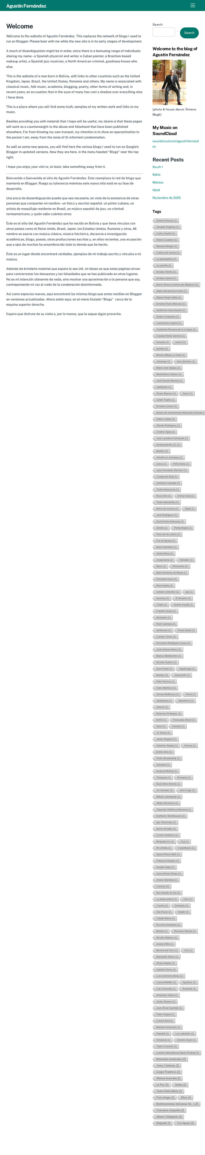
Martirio (162, 451)
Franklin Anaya (166, 611)
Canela (162, 905)
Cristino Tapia (165, 431)
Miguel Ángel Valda (168, 297)
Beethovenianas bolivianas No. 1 (177, 1103)
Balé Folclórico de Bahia (171, 572)
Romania (184, 777)
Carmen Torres (166, 636)
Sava (161, 726)
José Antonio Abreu (168, 649)
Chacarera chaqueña (170, 1110)
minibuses (163, 630)
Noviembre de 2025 (167, 197)
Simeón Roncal (166, 220)
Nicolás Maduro (166, 937)
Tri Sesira (163, 732)
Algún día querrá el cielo (171, 291)
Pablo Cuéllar (165, 419)
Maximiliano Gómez (169, 374)
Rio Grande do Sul (168, 892)
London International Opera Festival (177, 1052)
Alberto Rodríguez (168, 425)
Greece (162, 707)
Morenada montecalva (171, 1059)
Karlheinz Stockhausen (170, 816)
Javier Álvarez (165, 1001)
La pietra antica (166, 899)
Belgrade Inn (165, 841)
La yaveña (163, 265)
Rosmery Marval (185, 931)
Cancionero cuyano (168, 323)
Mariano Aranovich (168, 1027)
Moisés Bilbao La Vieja (170, 355)
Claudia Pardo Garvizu (170, 335)
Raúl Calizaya (165, 624)
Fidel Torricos (165, 681)
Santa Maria (164, 553)
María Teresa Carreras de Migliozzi (177, 284)
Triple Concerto (166, 1046)
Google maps (165, 867)
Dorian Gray (186, 495)
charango (163, 361)
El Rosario (183, 598)
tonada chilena (166, 271)
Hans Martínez (166, 688)
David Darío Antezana (170, 521)
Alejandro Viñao (167, 995)
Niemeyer (163, 617)
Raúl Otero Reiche (168, 784)
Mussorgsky (164, 585)
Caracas (162, 886)
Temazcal (163, 1040)
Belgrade (163, 1123)
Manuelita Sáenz (167, 956)
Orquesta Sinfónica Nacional (173, 809)
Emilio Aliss (164, 752)
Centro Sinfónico (167, 835)
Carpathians (186, 848)
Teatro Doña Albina (169, 1091)
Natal (156, 190)
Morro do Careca (167, 508)
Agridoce (189, 982)
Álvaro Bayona (166, 393)
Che (188, 950)
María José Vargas (168, 367)
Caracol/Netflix (166, 982)
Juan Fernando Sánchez (171, 470)
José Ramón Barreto (169, 380)
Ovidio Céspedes (167, 316)
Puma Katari (186, 630)
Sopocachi (182, 675)
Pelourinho (180, 566)
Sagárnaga (187, 668)
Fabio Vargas (165, 1014)
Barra (161, 566)
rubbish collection (167, 592)
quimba (162, 348)
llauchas (162, 598)
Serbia (180, 1084)
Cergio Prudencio (168, 1071)
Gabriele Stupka (167, 745)
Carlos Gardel (165, 233)
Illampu (162, 675)
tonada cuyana (166, 278)
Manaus (158, 182)
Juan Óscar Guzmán (169, 1008)
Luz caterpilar (185, 1033)
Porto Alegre (165, 1097)
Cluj (185, 841)
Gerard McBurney (167, 694)
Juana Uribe (164, 944)
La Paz (162, 1084)
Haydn (183, 912)
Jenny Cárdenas (167, 1065)
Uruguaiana (164, 559)
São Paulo (163, 912)
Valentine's (186, 700)
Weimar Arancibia (168, 1078)
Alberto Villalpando (169, 1116)
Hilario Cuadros (166, 239)
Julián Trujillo (165, 399)
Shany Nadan (165, 963)
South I (158, 167)
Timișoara (163, 777)
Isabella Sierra (166, 969)
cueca (161, 463)
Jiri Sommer (164, 790)
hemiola (162, 342)
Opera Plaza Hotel (168, 854)
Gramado (181, 905)
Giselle (162, 527)
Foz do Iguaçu (165, 540)
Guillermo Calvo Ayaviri (170, 310)
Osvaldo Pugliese (167, 227)
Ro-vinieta (163, 848)
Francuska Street (184, 720)
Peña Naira (181, 463)
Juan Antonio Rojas (168, 873)
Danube (178, 726)
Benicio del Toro (167, 950)
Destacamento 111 (168, 444)
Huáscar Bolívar (166, 771)
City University (166, 988)
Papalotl (162, 1033)
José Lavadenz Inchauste (172, 438)
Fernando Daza (166, 579)
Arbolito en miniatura (169, 457)
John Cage (187, 790)
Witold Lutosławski (168, 796)
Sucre (188, 393)
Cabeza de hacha (167, 252)
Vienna (190, 745)
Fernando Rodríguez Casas (173, 643)
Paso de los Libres (168, 534)
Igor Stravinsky (166, 822)
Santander (163, 387)
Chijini (161, 604)
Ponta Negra (183, 527)
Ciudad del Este (166, 476)
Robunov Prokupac (168, 713)
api (189, 592)
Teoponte (189, 988)
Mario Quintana (166, 547)
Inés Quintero (186, 361)
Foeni (191, 694)
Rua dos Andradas (168, 924)
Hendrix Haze (186, 1040)
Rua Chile (163, 495)
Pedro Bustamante (168, 758)
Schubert (163, 764)
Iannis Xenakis (166, 828)
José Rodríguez (166, 515)
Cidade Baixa (165, 918)
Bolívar (162, 931)
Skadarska (164, 700)
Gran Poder (164, 668)
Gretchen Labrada (168, 483)
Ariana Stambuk (166, 880)
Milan (186, 1097)
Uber (187, 899)
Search (158, 24)
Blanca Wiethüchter (168, 656)
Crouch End (164, 1020)
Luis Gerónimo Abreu (169, 976)
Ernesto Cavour (166, 406)
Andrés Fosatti (183, 604)
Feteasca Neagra (167, 860)
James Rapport (166, 739)
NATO (161, 720)
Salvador (186, 559)
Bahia (156, 174)
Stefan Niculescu (167, 803)
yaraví (180, 342)
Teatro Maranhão (167, 502)
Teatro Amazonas (167, 489)
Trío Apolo (185, 1123)
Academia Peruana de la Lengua (176, 329)
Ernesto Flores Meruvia (170, 303)
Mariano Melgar (166, 246)
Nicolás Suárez (166, 662)
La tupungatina (166, 259)
